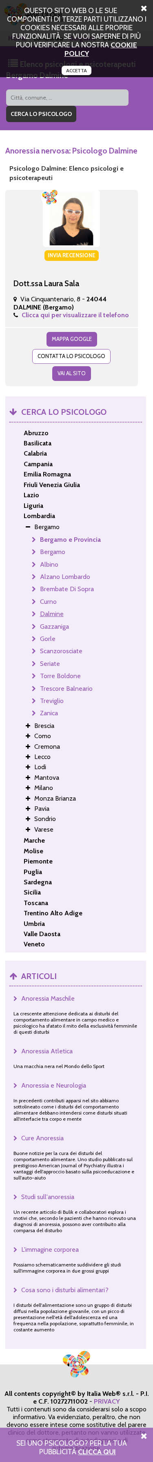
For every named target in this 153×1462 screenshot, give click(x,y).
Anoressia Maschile (48, 998)
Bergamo (52, 552)
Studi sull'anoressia (47, 1197)
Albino (49, 564)
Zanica (49, 713)
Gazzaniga (54, 626)
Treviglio (52, 701)
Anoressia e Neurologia (53, 1085)
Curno (48, 601)
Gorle (47, 639)
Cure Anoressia (42, 1138)
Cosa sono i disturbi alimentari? (65, 1290)
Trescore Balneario (66, 688)
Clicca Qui (97, 1451)
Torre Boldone (60, 676)
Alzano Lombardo (65, 577)
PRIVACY (107, 1401)
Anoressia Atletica (47, 1051)
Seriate (50, 664)
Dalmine (52, 614)
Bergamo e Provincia (70, 539)
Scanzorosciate (61, 651)
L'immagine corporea (50, 1249)
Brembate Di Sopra (67, 589)
